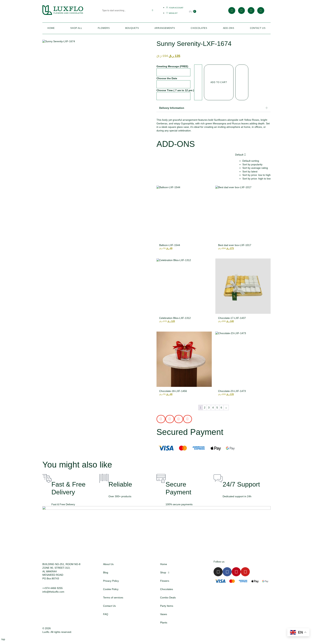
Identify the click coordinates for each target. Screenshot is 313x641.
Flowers (104, 28)
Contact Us (258, 28)
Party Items (166, 605)
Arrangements (165, 28)
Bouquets (132, 28)
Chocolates (199, 28)
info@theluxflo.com (53, 591)
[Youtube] (260, 10)
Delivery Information (171, 107)
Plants (163, 622)
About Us (108, 564)
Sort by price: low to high (256, 174)
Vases (163, 614)
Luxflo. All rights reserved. (57, 631)
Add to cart (218, 82)
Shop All (76, 28)
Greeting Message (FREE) (172, 66)
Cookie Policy (110, 589)
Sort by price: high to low (256, 178)
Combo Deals (168, 597)
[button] (213, 108)
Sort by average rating (255, 167)
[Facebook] (241, 10)
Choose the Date (166, 78)
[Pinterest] (251, 10)
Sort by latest (249, 171)
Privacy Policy (111, 580)
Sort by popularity (252, 164)
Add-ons (228, 28)
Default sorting (250, 160)
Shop (163, 572)
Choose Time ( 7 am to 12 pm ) (175, 90)
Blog (105, 572)
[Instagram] (231, 10)
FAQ (105, 614)
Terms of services (113, 597)
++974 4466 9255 (52, 588)
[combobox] (122, 10)
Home (51, 28)
